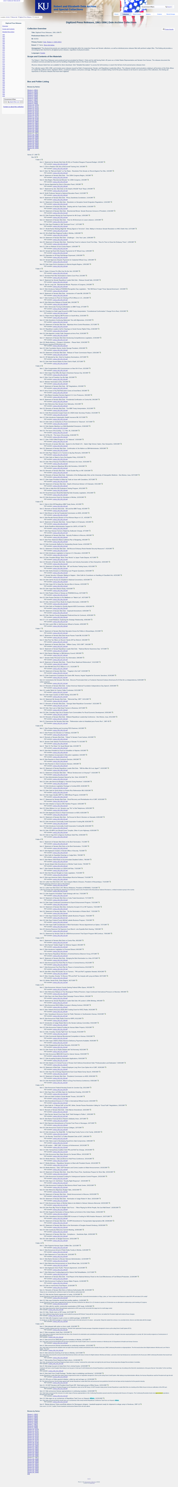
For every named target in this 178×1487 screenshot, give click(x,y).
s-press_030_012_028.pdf (60, 1209)
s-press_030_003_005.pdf (60, 182)
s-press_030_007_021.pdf (60, 723)
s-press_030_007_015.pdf (60, 696)
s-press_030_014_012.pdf (60, 1396)
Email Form (92, 1483)
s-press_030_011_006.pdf (60, 1011)
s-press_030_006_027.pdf (60, 621)
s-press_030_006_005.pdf (60, 524)
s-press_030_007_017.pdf (60, 705)
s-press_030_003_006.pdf (60, 186)
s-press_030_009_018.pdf (60, 922)
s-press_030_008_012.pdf (60, 779)
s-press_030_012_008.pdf (60, 1120)
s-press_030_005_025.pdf (60, 472)
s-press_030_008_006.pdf (60, 752)
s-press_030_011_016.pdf (60, 1056)
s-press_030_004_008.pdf (60, 304)
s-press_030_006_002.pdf (60, 510)
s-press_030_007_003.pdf (60, 642)
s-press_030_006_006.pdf (60, 528)
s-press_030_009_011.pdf (60, 891)
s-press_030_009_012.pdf (60, 895)
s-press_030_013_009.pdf (60, 1283)
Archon (8, 17)
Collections (126, 14)
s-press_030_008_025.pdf (60, 837)
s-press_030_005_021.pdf (60, 459)
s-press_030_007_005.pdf (60, 651)
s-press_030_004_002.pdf (60, 277)
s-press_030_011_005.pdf (60, 1007)
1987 (3, 80)
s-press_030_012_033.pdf (60, 1232)
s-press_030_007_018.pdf (60, 710)
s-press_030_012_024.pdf (60, 1196)
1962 (3, 36)
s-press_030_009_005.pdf (60, 861)
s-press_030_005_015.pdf (60, 432)
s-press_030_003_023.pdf (60, 257)
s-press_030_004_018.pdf (60, 346)
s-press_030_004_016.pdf (60, 335)
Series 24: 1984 (33, 128)
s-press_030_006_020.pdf (60, 590)
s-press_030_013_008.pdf (60, 1278)
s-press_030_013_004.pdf (60, 1261)
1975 (3, 59)
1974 (3, 57)
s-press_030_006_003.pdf (60, 515)
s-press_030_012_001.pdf (60, 1089)
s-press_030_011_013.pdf (60, 1042)
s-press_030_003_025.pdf (60, 266)
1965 (3, 41)
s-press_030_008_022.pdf (60, 823)
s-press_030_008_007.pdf (60, 757)
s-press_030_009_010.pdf (60, 885)
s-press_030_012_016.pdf (60, 1160)
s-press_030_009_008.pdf (60, 875)
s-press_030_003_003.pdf (60, 173)
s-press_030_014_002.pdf (55, 1337)
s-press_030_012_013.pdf (60, 1147)
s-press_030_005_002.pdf (60, 375)
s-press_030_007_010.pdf (60, 673)
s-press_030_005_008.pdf (60, 401)
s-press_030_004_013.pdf (60, 326)
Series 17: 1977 (33, 116)
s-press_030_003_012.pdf (60, 222)
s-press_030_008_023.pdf (60, 828)
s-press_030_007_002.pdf (60, 637)
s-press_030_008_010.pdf (60, 770)
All (28, 149)
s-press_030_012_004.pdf (60, 1103)
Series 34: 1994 (33, 144)
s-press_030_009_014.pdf (60, 904)
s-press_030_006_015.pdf (60, 568)
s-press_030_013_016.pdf (60, 1321)
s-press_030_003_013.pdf (60, 208)
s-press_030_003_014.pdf (60, 213)
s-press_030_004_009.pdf (60, 309)
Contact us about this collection (13, 107)
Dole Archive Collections (90, 1481)
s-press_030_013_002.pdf (60, 1252)
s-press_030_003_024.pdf (60, 262)
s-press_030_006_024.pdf (60, 608)
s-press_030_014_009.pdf (60, 1377)
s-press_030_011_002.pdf (60, 994)
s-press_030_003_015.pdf (60, 217)
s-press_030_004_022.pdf (60, 363)
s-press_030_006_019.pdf (60, 586)
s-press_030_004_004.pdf (60, 286)
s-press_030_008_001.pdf (60, 730)
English (42, 53)
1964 (3, 39)
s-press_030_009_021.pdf (60, 935)
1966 (3, 43)
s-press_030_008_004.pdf (60, 743)
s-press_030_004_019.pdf (60, 350)
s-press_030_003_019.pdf (60, 239)
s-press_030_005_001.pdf (60, 370)
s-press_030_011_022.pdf (60, 1078)
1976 (3, 61)
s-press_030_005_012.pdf (60, 419)
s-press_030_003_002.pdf (60, 168)
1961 (3, 34)
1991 (3, 87)
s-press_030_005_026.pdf (60, 477)
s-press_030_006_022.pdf (60, 599)
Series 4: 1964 (32, 95)
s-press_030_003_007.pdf (60, 191)
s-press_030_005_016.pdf (60, 437)
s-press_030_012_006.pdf (60, 1112)
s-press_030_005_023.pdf (60, 464)
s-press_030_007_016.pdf (60, 701)
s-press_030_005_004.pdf (60, 384)
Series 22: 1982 (33, 125)
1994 (3, 92)
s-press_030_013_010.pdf (60, 1287)
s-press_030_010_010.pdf (60, 982)
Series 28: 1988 (33, 135)
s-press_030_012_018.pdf (60, 1169)
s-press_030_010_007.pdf (60, 969)
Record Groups (171, 14)
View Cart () (17, 0)
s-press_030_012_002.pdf (60, 1094)
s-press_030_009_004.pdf (60, 852)
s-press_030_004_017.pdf (60, 340)
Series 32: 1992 (33, 141)
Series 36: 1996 (33, 148)
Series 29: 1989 (33, 136)
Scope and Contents (8, 29)
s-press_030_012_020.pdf (60, 1129)
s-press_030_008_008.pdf (60, 761)
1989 (3, 83)
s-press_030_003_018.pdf (60, 235)
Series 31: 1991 (33, 140)
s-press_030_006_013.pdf (60, 559)
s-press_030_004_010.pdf (60, 313)
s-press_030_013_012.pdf (60, 1298)
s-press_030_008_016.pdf (60, 797)
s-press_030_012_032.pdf (60, 1227)
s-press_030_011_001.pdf (60, 989)
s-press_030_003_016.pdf (60, 226)
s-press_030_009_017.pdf (60, 918)
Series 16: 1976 (33, 115)
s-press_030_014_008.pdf (55, 1371)
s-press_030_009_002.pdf (60, 857)
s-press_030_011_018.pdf (60, 1065)
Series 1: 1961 (32, 90)
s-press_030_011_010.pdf (60, 1029)
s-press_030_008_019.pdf (60, 810)
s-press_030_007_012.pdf (60, 683)
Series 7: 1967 (32, 100)
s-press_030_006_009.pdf (60, 542)
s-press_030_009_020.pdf (60, 931)
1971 (3, 52)
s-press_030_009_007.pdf (60, 870)
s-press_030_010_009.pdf (60, 978)
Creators (159, 14)
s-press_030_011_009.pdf (60, 1025)
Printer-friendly (169, 29)
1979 (3, 66)
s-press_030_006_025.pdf (60, 613)
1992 (3, 89)
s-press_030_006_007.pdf (60, 533)
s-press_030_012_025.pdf (60, 1192)
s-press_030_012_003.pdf (60, 1098)
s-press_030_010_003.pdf (60, 951)
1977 (3, 62)
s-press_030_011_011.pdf (60, 1034)
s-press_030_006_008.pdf (60, 537)
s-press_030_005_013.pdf (60, 424)
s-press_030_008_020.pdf (60, 814)
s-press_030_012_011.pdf (60, 1138)
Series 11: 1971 (33, 106)
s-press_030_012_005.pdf (60, 1107)
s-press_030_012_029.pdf (60, 1214)
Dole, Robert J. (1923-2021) (52, 42)
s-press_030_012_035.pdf (60, 1240)
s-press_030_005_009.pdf (60, 406)
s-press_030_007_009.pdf (60, 668)
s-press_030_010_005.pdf (60, 960)
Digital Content (137, 14)
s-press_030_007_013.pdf (60, 688)
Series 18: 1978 (33, 118)
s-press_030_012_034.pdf (60, 1236)
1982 (3, 71)
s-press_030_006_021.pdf (60, 595)
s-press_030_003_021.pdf (60, 248)
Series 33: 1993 (33, 143)
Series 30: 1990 (33, 138)
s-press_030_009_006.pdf (60, 866)
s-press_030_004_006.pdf (60, 295)
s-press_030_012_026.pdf (60, 1200)
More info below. (49, 45)
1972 (3, 54)
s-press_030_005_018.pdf (60, 446)
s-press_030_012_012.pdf (60, 1143)
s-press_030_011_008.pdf (60, 1020)
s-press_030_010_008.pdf (60, 973)
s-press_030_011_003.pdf (60, 998)
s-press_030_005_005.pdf (60, 388)
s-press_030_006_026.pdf (60, 617)
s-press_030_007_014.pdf (60, 692)
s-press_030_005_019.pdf (60, 450)
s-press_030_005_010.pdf (60, 410)
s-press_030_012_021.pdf (60, 1178)
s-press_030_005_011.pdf (60, 415)
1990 (3, 85)
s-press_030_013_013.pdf (60, 1304)
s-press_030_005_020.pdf (60, 455)
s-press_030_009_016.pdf (60, 913)
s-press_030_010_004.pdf (60, 956)
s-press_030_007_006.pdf (60, 655)
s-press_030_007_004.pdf (60, 646)
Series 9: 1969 (32, 103)
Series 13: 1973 (33, 110)
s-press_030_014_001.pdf (60, 1330)
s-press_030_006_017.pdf (60, 577)
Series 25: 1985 (33, 130)
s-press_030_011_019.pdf (60, 1069)
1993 (3, 90)
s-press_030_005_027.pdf (60, 481)
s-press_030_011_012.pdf (60, 1038)
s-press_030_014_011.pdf (60, 1388)
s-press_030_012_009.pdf (60, 1125)
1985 (3, 76)
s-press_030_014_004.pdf (55, 1350)
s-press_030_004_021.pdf (60, 359)
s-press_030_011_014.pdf (60, 1047)
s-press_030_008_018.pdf (60, 806)
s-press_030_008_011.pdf (60, 774)
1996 (3, 96)
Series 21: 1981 (33, 123)
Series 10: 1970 (33, 105)
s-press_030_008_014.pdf (60, 788)
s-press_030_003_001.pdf (60, 164)
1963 (3, 38)
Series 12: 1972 (33, 108)
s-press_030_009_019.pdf (60, 926)
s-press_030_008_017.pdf (60, 801)
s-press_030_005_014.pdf (60, 428)
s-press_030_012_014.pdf (60, 1152)
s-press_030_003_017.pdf (60, 231)
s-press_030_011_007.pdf (60, 1016)
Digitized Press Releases (25, 17)
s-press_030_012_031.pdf (60, 1223)
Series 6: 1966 (32, 98)
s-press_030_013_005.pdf (60, 1265)
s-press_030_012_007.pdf (60, 1116)
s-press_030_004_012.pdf (60, 322)
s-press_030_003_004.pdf (60, 177)
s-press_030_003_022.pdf (60, 253)
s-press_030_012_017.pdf (60, 1165)
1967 (3, 45)
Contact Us (10, 0)
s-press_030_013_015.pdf (55, 1315)
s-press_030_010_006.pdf (60, 964)
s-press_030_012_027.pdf (60, 1205)
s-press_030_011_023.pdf (60, 1082)
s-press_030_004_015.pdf (60, 331)
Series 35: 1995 (33, 146)
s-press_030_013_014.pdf (55, 1309)
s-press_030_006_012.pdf (60, 555)
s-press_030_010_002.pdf (60, 947)
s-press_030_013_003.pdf (60, 1256)
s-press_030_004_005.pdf (60, 291)
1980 (3, 68)
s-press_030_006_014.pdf (60, 564)
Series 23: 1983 (33, 126)
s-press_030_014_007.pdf (55, 1363)
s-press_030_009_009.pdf (60, 879)
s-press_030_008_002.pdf (60, 734)
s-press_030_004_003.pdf (60, 282)
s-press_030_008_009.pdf (60, 766)
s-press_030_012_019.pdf (60, 1174)
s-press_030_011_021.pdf (60, 1074)
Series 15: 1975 (33, 113)
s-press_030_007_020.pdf (60, 719)
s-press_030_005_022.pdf (60, 499)
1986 (3, 78)
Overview (5, 26)
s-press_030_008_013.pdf (60, 783)
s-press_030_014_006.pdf (60, 1357)
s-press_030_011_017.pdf (60, 1060)
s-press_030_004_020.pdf (60, 354)
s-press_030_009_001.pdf (60, 844)
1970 (3, 50)
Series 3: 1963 (32, 93)
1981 (3, 69)
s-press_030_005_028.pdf (60, 486)
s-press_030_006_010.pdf (60, 546)
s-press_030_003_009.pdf (60, 199)
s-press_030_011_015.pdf (60, 1051)
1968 (3, 47)
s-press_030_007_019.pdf (60, 714)
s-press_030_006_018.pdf (60, 581)
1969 (3, 48)
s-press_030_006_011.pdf (60, 550)
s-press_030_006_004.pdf (60, 519)
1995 (3, 94)
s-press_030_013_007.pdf (60, 1274)
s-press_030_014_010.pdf (60, 1382)
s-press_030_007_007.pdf (60, 659)
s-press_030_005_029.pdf (60, 490)
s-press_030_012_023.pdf (60, 1187)
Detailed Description (8, 32)
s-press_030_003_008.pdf (60, 195)
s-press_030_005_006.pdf (60, 392)
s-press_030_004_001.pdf (60, 273)
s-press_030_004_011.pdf (60, 317)
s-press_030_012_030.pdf (60, 1218)
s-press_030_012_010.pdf (60, 1134)
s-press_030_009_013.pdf (60, 900)
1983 (3, 73)
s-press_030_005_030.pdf (60, 495)
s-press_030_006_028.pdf (60, 626)
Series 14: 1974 (33, 111)
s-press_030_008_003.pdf (60, 739)
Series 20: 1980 (33, 121)
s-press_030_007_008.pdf (60, 664)
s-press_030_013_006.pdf (60, 1270)
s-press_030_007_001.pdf (60, 633)
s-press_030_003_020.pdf (60, 244)
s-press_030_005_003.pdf (60, 379)
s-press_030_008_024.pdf (60, 832)
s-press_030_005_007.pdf (60, 397)
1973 (3, 55)
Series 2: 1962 (32, 92)
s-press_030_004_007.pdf (60, 300)
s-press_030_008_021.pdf (60, 819)
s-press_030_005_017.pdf (60, 441)
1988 (3, 82)
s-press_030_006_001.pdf (60, 506)
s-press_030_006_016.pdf (60, 573)
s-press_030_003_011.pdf (60, 204)
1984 (3, 75)
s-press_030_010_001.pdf (60, 942)
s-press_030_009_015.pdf (60, 909)
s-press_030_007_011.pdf (60, 677)
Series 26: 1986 (33, 131)
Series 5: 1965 (32, 97)
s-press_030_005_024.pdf (60, 468)
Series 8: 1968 (32, 101)
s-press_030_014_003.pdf (60, 1343)
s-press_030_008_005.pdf (60, 748)
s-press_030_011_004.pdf (60, 1002)
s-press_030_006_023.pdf (60, 604)
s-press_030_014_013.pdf (60, 1402)
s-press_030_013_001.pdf (60, 1247)
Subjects (148, 14)
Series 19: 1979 (33, 120)
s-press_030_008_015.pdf (60, 792)
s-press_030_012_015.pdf (60, 1156)
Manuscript (14, 17)
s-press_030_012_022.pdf (60, 1183)
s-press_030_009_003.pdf (60, 848)
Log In (4, 0)
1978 (3, 64)
